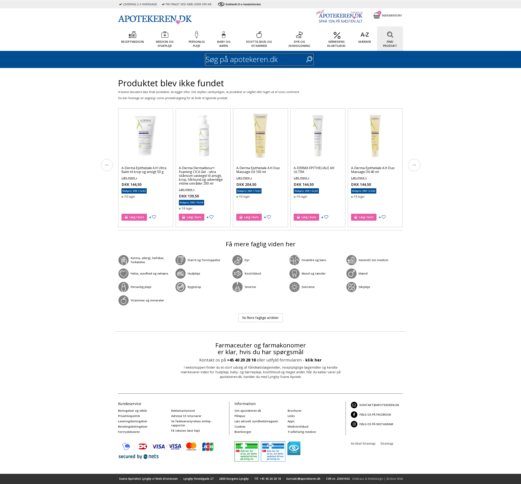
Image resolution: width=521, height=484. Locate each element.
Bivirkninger (242, 432)
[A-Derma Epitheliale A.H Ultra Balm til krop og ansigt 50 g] (145, 137)
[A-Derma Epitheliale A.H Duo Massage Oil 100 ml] (260, 137)
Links (291, 416)
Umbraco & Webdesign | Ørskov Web (377, 479)
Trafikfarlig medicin (302, 432)
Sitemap (386, 443)
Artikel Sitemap (363, 443)
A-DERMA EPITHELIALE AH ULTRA (314, 170)
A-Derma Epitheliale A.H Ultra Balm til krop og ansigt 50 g (143, 170)
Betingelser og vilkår (132, 411)
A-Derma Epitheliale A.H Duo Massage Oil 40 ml (373, 170)
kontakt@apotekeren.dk (379, 405)
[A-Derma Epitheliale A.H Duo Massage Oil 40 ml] (375, 137)
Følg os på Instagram (376, 424)
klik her (313, 360)
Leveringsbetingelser (132, 421)
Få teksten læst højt (185, 431)
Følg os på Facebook (375, 414)
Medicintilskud (298, 426)
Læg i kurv (136, 217)
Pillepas (239, 416)
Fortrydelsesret (129, 432)
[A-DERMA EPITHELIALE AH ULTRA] (318, 137)
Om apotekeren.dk (247, 411)
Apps (291, 421)
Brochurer (295, 411)
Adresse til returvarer (186, 416)
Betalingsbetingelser (133, 426)
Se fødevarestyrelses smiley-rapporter (191, 423)
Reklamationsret (183, 411)
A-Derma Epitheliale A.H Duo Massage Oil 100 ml (258, 170)
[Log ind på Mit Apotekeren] (339, 16)
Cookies (239, 426)
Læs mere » (129, 178)
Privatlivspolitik (129, 416)
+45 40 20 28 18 (241, 360)
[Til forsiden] (173, 19)
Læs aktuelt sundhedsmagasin (256, 421)
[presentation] (107, 165)
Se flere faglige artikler (260, 317)
